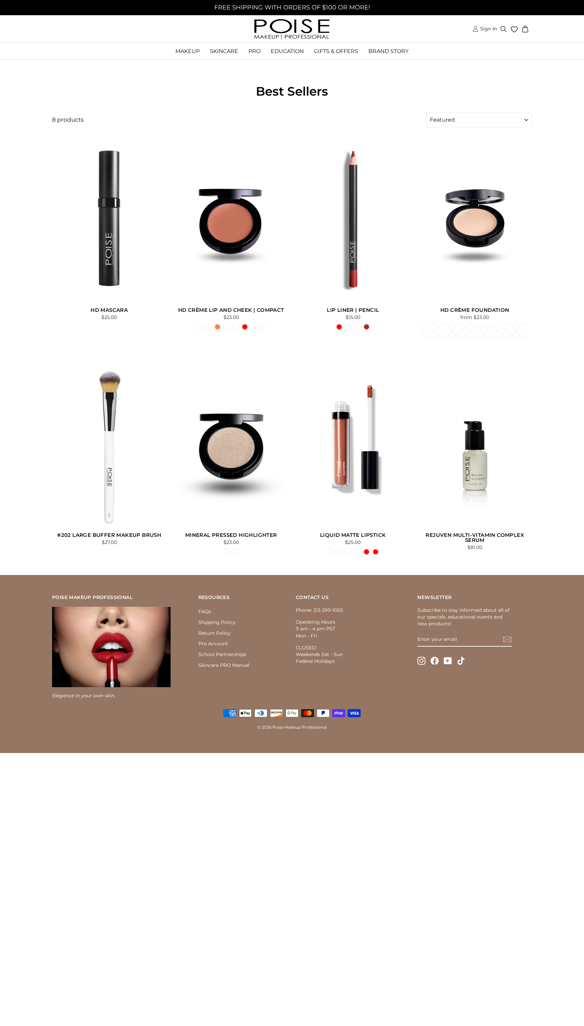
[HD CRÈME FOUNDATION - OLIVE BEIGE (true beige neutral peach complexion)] (461, 327)
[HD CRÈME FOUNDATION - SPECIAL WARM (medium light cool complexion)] (434, 334)
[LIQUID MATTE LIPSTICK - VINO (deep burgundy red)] (375, 552)
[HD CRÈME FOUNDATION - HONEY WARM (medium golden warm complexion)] (461, 334)
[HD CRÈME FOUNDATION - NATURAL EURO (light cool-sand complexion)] (488, 327)
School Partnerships (222, 654)
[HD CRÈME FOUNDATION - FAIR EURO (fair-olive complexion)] (479, 327)
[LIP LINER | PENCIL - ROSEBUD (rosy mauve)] (357, 327)
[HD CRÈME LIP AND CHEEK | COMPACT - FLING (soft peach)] (226, 327)
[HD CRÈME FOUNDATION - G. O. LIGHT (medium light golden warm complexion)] (479, 334)
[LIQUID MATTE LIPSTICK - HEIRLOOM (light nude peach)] (330, 552)
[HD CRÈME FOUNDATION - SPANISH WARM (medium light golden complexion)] (443, 334)
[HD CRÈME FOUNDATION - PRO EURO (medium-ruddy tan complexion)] (525, 327)
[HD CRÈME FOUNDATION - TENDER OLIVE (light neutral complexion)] (452, 327)
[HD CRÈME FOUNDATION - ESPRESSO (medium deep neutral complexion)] (507, 334)
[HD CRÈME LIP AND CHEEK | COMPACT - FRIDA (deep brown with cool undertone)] (254, 327)
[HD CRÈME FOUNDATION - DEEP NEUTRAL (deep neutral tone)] (516, 334)
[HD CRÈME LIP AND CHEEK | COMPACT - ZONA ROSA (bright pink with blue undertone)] (236, 327)
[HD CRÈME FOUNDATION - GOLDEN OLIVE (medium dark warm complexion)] (497, 334)
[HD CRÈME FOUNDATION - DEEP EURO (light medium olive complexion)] (507, 327)
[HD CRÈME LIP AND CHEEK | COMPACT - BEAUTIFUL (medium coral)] (217, 327)
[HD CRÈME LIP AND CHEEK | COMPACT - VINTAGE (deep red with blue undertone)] (263, 327)
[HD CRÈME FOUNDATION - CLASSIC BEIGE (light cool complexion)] (443, 327)
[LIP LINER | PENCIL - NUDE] (348, 327)
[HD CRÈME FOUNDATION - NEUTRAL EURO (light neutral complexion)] (497, 327)
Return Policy (214, 633)
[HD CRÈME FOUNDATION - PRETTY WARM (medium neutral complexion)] (452, 334)
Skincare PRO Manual (223, 665)
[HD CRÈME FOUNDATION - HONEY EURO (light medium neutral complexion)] (516, 327)
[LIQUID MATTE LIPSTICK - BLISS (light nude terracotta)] (348, 552)
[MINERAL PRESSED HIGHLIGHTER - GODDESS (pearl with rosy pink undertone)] (236, 552)
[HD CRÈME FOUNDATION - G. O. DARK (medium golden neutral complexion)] (488, 334)
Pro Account (213, 644)
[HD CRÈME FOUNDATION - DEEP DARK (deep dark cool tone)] (525, 334)
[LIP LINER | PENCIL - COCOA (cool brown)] (366, 327)
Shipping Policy (217, 622)
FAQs (204, 611)
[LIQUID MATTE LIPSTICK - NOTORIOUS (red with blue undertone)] (357, 552)
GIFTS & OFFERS (336, 51)
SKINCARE (224, 51)
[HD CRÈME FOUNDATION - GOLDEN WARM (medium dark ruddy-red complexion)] (470, 334)
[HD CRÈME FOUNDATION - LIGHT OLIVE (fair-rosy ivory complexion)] (434, 327)
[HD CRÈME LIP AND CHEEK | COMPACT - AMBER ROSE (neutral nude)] (199, 327)
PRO (254, 51)
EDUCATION (287, 51)
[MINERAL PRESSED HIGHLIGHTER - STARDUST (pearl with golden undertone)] (226, 552)
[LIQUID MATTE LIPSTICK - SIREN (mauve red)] (366, 552)
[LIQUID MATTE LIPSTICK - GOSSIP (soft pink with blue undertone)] (339, 552)
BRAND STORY (388, 51)
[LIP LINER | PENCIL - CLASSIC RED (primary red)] (339, 327)
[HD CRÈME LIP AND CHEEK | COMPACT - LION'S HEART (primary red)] (245, 327)
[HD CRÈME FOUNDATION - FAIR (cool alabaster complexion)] (424, 327)
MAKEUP (187, 51)
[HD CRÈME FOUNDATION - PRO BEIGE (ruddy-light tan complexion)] (470, 327)
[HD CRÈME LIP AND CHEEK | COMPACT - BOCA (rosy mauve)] (208, 327)
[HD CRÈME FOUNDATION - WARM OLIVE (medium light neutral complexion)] (424, 334)
